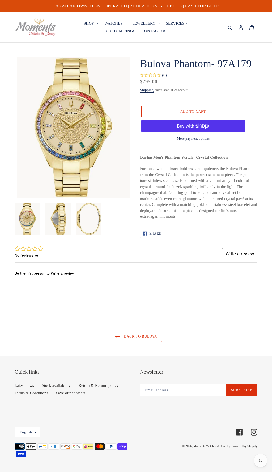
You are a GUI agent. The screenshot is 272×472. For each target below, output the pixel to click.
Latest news (24, 385)
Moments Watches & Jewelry (211, 446)
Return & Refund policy (99, 385)
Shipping (147, 90)
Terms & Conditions (31, 393)
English (26, 432)
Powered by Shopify (244, 446)
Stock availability (56, 385)
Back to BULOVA (140, 336)
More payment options (193, 139)
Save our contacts (70, 393)
